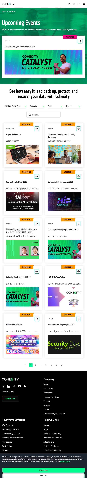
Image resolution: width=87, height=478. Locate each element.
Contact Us (10, 398)
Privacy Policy (65, 461)
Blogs (46, 429)
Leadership (48, 388)
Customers (48, 409)
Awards (47, 405)
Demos (5, 450)
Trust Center (7, 446)
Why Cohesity (7, 425)
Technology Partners (10, 429)
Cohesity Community (52, 450)
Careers (47, 401)
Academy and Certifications (13, 437)
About (46, 384)
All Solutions (49, 442)
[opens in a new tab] (3, 386)
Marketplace (7, 442)
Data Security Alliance (11, 433)
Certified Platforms (51, 446)
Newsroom (48, 392)
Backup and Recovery (52, 433)
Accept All (43, 470)
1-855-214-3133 (8, 391)
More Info (43, 475)
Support (47, 425)
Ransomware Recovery (53, 437)
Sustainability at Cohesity (54, 413)
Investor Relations (51, 397)
